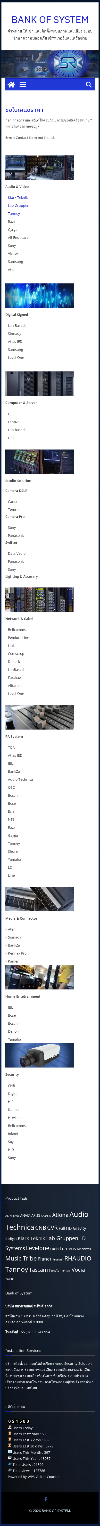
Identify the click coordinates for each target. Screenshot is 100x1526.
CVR (52, 1227)
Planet (44, 1259)
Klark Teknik (18, 197)
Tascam (38, 1269)
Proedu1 (57, 1259)
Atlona (60, 1215)
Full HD (65, 1228)
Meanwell (84, 1249)
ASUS (35, 1215)
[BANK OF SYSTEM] (11, 84)
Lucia (54, 1248)
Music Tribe (21, 1258)
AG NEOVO (12, 1216)
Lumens (68, 1248)
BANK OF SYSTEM (50, 19)
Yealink (9, 1278)
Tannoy (14, 213)
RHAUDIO (77, 1258)
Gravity (79, 1228)
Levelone (37, 1248)
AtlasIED (46, 1216)
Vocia (78, 1269)
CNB (40, 1227)
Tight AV (65, 1270)
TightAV (54, 1271)
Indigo (11, 1238)
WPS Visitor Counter (44, 1476)
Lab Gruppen (18, 205)
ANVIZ (25, 1215)
